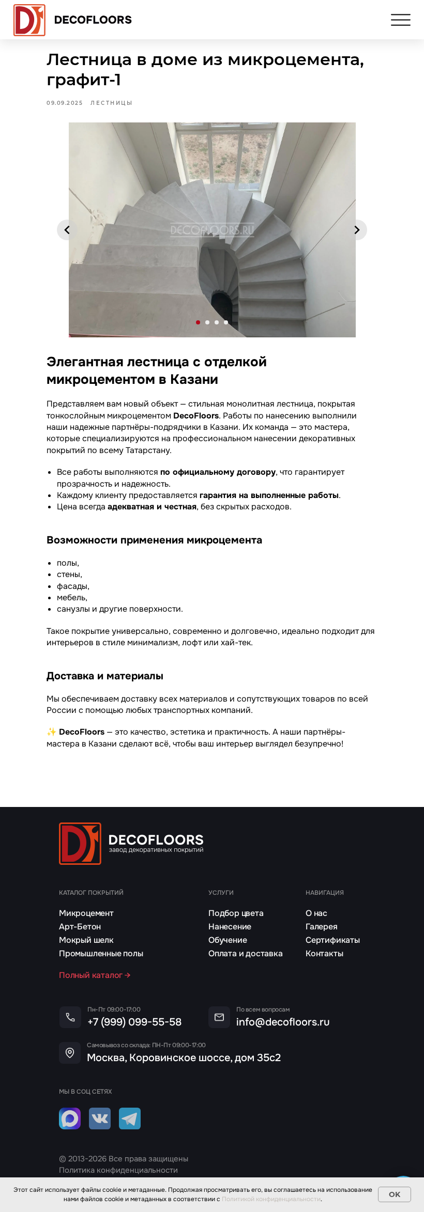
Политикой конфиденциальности (271, 1199)
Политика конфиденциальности (118, 1170)
